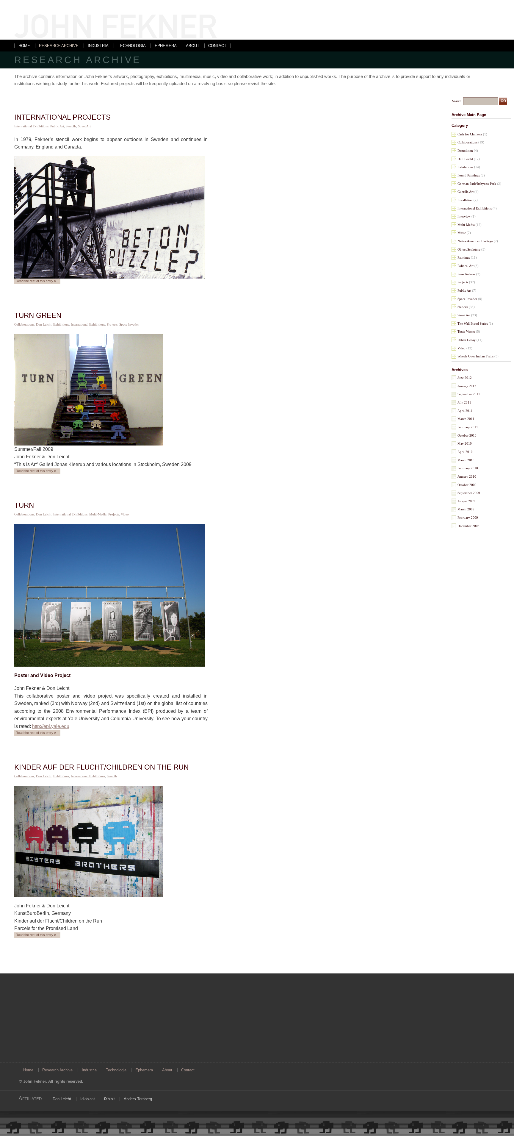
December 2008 (468, 526)
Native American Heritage (475, 241)
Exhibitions (61, 324)
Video (125, 514)
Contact (217, 45)
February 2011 (467, 427)
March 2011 (465, 419)
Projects (112, 324)
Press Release (466, 274)
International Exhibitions (31, 126)
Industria (98, 45)
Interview (464, 216)
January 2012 (466, 386)
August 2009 (466, 501)
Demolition (465, 150)
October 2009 (467, 485)
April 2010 (465, 452)
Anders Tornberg (138, 1099)
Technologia (132, 45)
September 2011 (468, 394)
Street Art (84, 126)
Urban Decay (466, 340)
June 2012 (464, 377)
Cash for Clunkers (469, 134)
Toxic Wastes (466, 331)
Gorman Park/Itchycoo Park (476, 183)
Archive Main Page (469, 114)
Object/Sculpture (468, 249)
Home (24, 45)
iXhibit (109, 1099)
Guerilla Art (465, 191)
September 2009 (468, 493)
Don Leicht (43, 324)
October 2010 (467, 435)
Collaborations (24, 324)
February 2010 (467, 468)
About (192, 45)
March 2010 (465, 460)
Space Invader (129, 324)
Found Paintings (468, 175)
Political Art (465, 266)
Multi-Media (97, 514)
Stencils (71, 126)
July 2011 (464, 402)
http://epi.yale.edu (50, 726)
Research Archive (59, 45)
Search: (457, 100)
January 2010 (466, 476)
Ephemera (166, 45)
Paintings (463, 257)
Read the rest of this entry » (36, 281)
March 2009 (465, 509)
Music (461, 233)
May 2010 (464, 443)
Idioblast (87, 1099)
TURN (24, 505)
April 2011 (465, 410)
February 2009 (467, 517)
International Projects (62, 117)
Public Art (57, 126)
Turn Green (37, 315)
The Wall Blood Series (472, 323)
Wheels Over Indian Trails (475, 356)
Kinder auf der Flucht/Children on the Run (101, 767)
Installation (465, 200)
